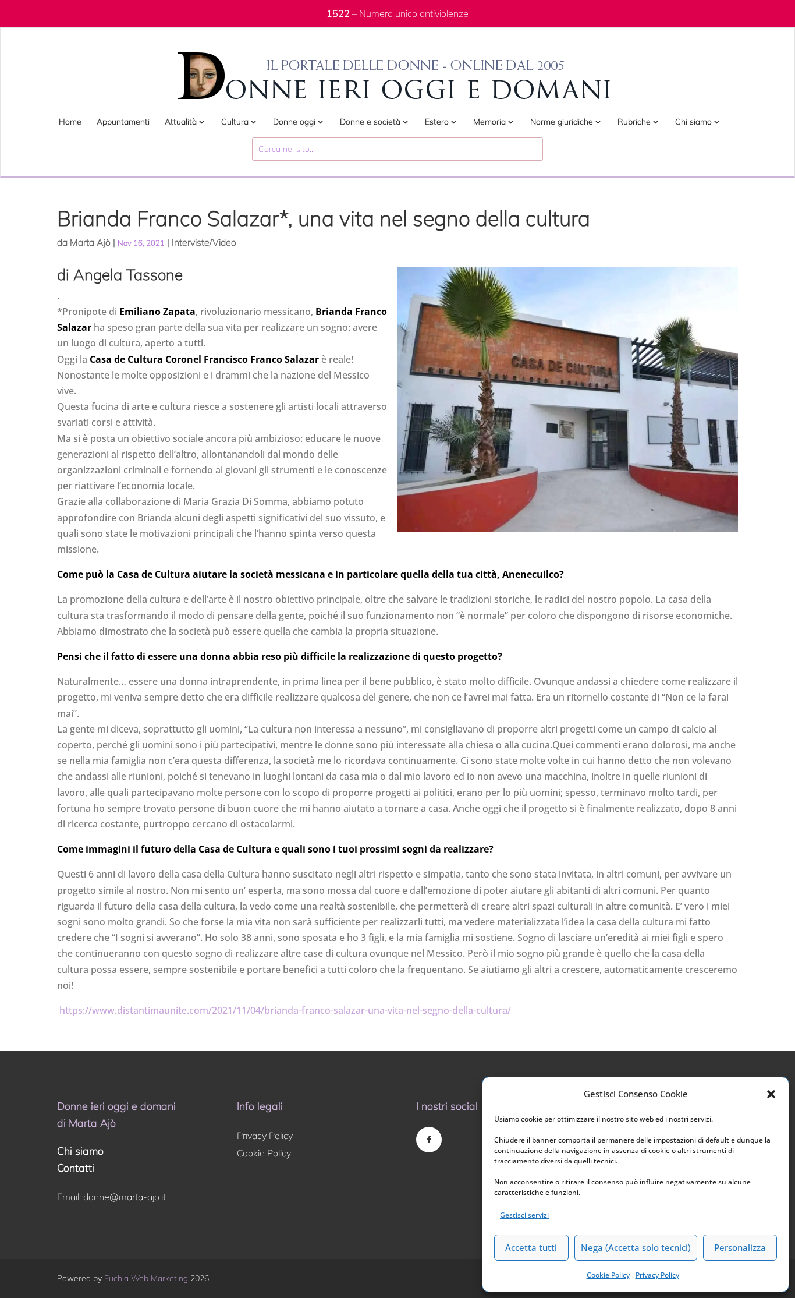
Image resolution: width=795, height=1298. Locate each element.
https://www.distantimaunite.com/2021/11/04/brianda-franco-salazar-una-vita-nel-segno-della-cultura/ (284, 1010)
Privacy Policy (657, 1275)
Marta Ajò (90, 242)
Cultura (235, 122)
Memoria (489, 122)
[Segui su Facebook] (429, 1139)
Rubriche (634, 122)
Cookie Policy (608, 1275)
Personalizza (740, 1247)
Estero (437, 122)
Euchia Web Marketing (146, 1278)
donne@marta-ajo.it (124, 1196)
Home (70, 122)
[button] (771, 1094)
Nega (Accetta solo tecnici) (636, 1247)
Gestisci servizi (524, 1215)
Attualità (181, 122)
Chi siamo (693, 122)
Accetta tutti (531, 1247)
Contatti (75, 1168)
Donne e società (370, 122)
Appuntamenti (123, 122)
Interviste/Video (204, 242)
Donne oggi (294, 122)
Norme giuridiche (561, 122)
